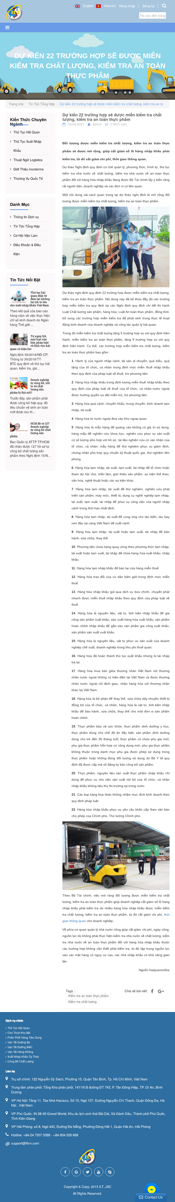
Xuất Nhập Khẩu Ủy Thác (23, 1056)
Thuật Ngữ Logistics (27, 159)
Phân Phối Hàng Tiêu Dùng (25, 1037)
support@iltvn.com (25, 1143)
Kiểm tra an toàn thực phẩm (88, 995)
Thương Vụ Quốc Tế (28, 178)
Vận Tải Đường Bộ (19, 1042)
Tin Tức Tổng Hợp (41, 104)
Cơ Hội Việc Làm (25, 235)
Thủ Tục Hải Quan (26, 132)
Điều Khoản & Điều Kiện (27, 249)
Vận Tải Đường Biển (20, 1047)
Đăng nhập (127, 6)
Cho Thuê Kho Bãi (19, 1033)
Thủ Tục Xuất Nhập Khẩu (27, 146)
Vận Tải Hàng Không (20, 1052)
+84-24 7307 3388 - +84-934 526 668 (50, 1134)
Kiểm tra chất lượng (82, 1001)
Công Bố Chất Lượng (21, 1061)
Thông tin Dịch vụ (26, 217)
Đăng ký (148, 6)
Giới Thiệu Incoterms (28, 169)
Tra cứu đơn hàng (152, 15)
